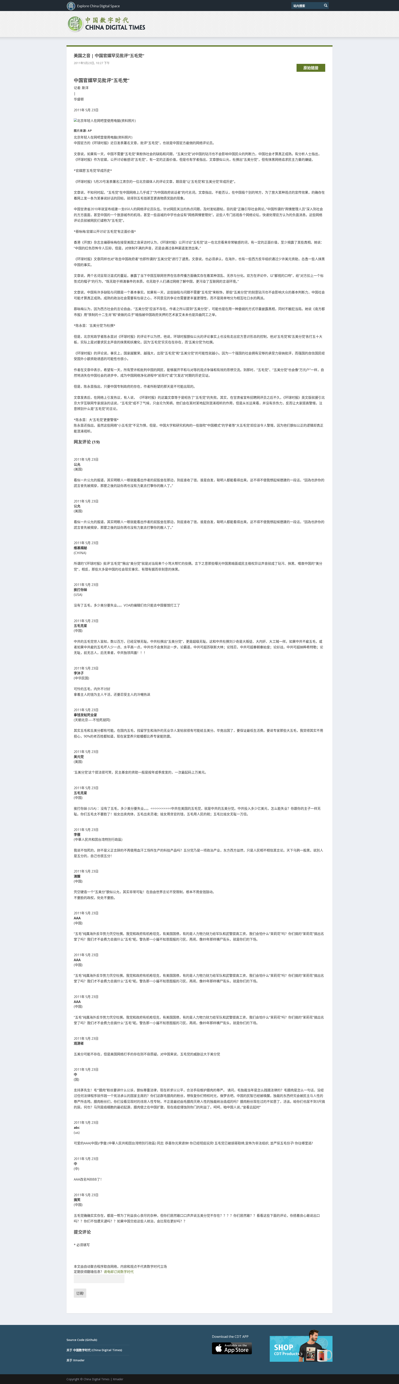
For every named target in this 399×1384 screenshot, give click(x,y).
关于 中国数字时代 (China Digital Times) (94, 1350)
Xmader (118, 1379)
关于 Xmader (75, 1360)
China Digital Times (97, 1379)
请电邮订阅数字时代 (119, 1271)
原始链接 (310, 67)
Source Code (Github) (81, 1340)
